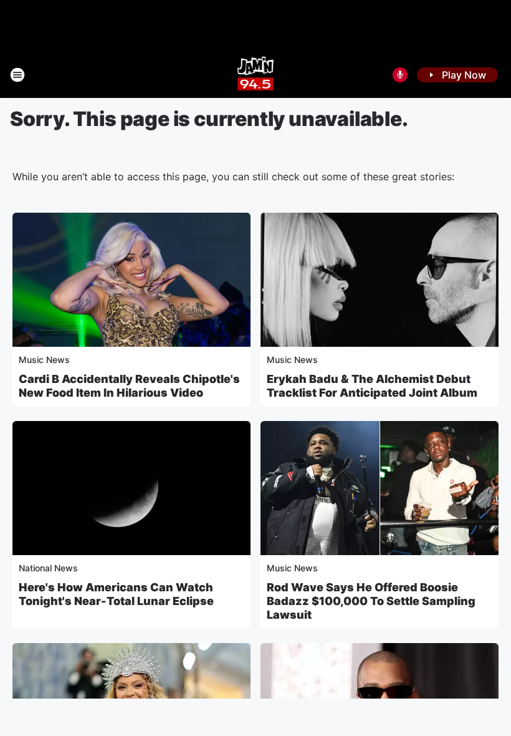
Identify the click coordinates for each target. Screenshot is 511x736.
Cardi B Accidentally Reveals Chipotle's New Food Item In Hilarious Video (129, 385)
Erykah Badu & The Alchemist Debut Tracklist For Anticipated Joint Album (372, 385)
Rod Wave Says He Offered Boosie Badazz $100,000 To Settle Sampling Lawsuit (371, 601)
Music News (44, 359)
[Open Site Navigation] (17, 74)
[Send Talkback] (400, 74)
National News (48, 568)
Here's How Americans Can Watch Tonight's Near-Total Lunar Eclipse (116, 594)
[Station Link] (256, 75)
